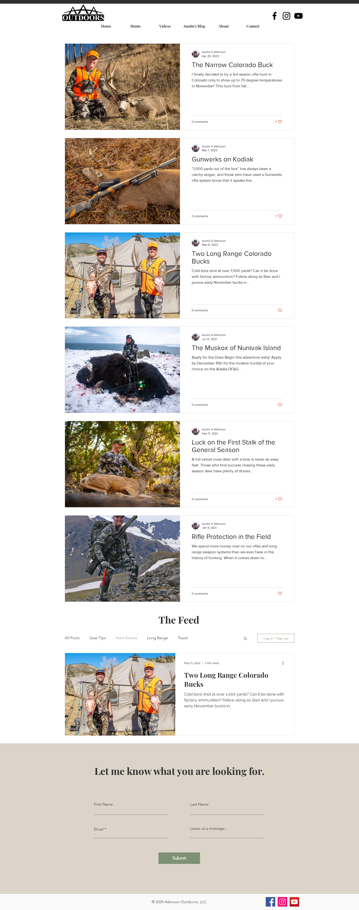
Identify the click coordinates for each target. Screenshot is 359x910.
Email (99, 829)
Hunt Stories (126, 638)
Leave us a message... (209, 828)
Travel (183, 638)
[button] (245, 638)
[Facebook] (274, 16)
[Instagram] (286, 16)
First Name (103, 804)
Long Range (157, 638)
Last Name (199, 804)
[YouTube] (298, 16)
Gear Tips (97, 638)
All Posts (72, 638)
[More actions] (284, 663)
